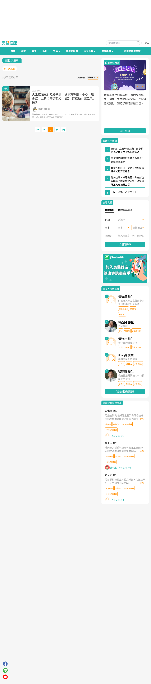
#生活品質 (9, 68)
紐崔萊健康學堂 (132, 51)
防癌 (13, 51)
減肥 (23, 51)
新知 (44, 51)
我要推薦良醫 (125, 391)
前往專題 (125, 130)
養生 (34, 51)
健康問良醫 (72, 51)
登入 (147, 43)
